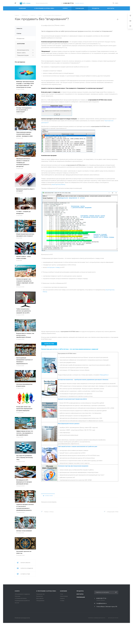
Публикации (81, 597)
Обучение (17, 596)
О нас (61, 594)
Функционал (39, 596)
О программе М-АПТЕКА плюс (46, 591)
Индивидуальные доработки (22, 600)
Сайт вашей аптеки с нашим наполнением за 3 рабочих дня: (77, 446)
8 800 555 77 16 (68, 3)
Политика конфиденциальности (96, 617)
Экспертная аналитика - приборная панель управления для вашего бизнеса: (83, 379)
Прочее (17, 602)
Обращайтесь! (104, 375)
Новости (19, 28)
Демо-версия (39, 598)
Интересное (20, 38)
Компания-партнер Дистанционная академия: (73, 466)
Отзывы (62, 600)
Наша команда (64, 596)
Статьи (19, 33)
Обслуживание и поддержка (22, 594)
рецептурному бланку (58, 184)
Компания (63, 591)
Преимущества (40, 594)
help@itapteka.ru (101, 603)
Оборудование (40, 600)
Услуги (17, 591)
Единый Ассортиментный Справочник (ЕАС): (72, 399)
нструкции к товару (54, 267)
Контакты (80, 594)
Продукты (80, 591)
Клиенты (62, 598)
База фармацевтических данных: (69, 423)
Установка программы (21, 598)
